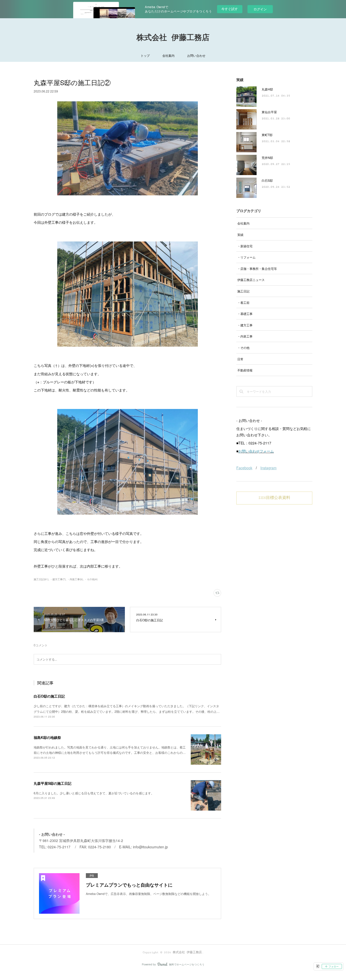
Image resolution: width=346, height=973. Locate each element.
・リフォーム (246, 257)
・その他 (243, 347)
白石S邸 (267, 180)
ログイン (260, 9)
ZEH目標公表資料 (274, 498)
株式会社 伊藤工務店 (173, 38)
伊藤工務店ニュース (251, 279)
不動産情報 (245, 370)
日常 (240, 359)
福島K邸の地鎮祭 (47, 737)
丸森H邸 (267, 89)
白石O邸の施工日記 (49, 696)
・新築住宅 (245, 246)
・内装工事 (245, 336)
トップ (145, 55)
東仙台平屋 (269, 112)
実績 (240, 234)
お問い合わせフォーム (256, 451)
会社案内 (168, 55)
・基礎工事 (245, 313)
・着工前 (243, 302)
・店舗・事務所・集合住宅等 (257, 268)
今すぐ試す (229, 8)
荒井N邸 (267, 157)
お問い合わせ (196, 55)
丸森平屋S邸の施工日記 (52, 783)
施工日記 (243, 291)
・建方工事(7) (58, 579)
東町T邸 (267, 135)
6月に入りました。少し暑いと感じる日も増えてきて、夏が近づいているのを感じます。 (94, 793)
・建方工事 (245, 325)
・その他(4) (91, 579)
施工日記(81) (41, 579)
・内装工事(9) (75, 579)
